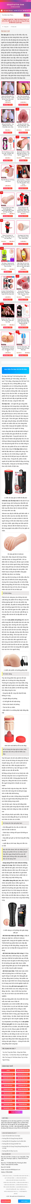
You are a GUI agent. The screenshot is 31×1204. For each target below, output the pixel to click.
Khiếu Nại (22, 1189)
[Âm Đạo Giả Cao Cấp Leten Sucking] (23, 171)
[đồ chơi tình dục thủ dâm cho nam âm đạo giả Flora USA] (23, 310)
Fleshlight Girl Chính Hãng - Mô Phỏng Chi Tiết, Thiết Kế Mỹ (23, 237)
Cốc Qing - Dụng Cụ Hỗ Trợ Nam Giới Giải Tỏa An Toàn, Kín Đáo (7, 265)
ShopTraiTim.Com (15, 4)
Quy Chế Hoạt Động (9, 1178)
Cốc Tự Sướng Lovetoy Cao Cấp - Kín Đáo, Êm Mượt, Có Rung (8, 153)
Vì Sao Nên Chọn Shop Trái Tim (20, 1175)
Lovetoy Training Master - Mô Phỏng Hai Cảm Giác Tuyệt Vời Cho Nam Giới (7, 292)
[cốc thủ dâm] (23, 338)
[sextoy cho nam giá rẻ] (23, 283)
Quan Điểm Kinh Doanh (21, 1187)
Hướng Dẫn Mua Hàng (21, 1184)
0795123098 (15, 6)
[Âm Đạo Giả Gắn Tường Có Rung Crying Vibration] (23, 199)
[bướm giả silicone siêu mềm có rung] (23, 143)
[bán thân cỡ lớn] (23, 255)
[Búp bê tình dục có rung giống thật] (7, 171)
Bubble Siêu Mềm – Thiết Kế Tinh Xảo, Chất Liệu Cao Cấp (7, 320)
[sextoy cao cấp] (7, 283)
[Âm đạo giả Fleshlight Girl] (23, 227)
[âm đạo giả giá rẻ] (7, 199)
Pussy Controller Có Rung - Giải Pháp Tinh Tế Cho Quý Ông (7, 237)
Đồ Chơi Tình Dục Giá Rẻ (23, 1074)
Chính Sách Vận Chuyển (9, 1182)
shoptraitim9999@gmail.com (12, 1169)
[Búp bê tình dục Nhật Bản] (7, 338)
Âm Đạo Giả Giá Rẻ (8, 1085)
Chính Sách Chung (7, 1175)
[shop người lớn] (1, 10)
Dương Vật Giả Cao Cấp (8, 1074)
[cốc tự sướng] (7, 143)
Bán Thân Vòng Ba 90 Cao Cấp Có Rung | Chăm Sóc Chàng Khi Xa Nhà (23, 98)
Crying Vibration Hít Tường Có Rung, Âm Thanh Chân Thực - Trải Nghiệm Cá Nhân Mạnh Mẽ (23, 210)
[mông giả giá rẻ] (7, 116)
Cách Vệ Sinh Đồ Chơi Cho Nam (11, 1135)
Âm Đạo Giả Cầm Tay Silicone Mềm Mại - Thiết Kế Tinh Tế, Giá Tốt (23, 125)
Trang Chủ (6, 26)
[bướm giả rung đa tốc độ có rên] (7, 88)
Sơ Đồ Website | (23, 1191)
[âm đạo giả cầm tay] (23, 116)
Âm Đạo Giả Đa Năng (8, 1089)
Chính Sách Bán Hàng (22, 1182)
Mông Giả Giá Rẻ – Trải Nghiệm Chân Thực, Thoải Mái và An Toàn (8, 125)
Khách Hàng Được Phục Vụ (11, 1191)
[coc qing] (7, 255)
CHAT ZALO (24, 1201)
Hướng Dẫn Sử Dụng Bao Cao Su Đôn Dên (14, 1141)
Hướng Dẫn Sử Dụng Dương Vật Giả (12, 1138)
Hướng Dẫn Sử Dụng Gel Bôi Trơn (11, 1143)
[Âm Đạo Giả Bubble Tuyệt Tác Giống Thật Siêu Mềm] (7, 310)
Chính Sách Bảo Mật (21, 1178)
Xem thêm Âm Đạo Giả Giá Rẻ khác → (15, 370)
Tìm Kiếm (26, 15)
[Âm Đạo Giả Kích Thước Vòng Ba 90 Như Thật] (23, 88)
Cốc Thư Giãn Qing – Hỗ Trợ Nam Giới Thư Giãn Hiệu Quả (23, 348)
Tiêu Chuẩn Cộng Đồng (9, 1187)
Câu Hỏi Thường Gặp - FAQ (12, 1189)
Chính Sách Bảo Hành (9, 1184)
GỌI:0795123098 (6, 1201)
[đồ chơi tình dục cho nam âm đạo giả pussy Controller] (7, 227)
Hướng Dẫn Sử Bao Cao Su (10, 1151)
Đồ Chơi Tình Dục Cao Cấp (23, 1070)
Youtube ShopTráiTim (15, 1112)
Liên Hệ (15, 1193)
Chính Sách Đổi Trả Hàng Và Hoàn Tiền (15, 1180)
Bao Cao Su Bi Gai (8, 1100)
